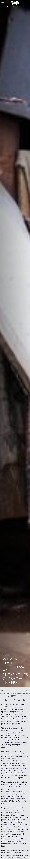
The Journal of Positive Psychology (13, 763)
